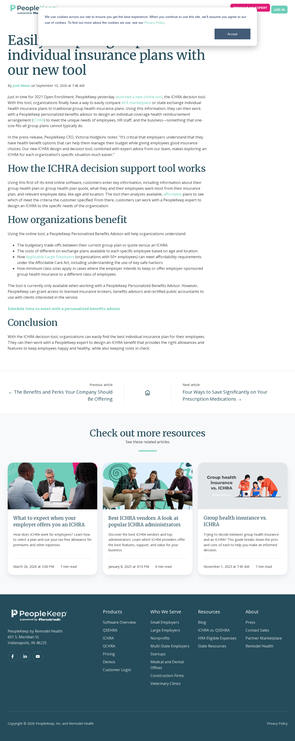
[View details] (13, 656)
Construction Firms (167, 675)
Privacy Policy (154, 22)
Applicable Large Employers (50, 256)
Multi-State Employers (169, 646)
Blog (202, 622)
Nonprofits (160, 638)
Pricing (109, 653)
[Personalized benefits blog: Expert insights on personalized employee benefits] (148, 392)
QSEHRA (110, 630)
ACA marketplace (136, 102)
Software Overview (119, 622)
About (252, 612)
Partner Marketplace (264, 638)
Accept (232, 34)
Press (250, 622)
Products (112, 612)
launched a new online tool (138, 96)
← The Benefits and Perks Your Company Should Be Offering (60, 395)
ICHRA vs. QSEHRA (214, 630)
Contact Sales (257, 630)
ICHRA (38, 120)
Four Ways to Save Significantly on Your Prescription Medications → (225, 395)
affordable (172, 194)
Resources (209, 612)
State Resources (212, 646)
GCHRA (109, 646)
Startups (158, 653)
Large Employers (165, 630)
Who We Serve (165, 612)
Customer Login (117, 669)
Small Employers (164, 622)
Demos (109, 661)
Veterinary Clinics (165, 683)
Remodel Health (259, 646)
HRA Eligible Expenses (217, 638)
